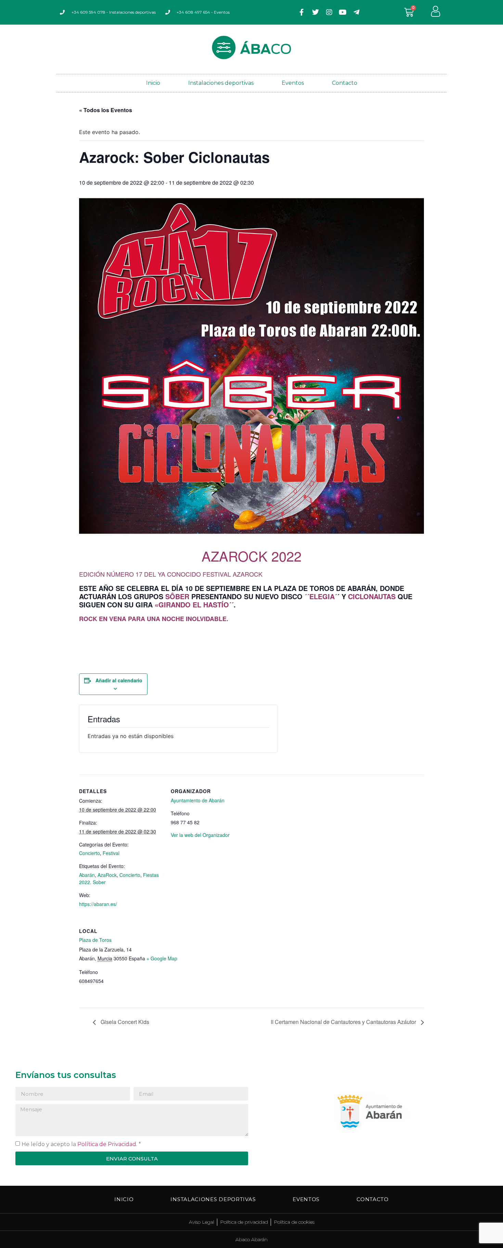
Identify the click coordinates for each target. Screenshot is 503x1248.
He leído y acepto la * (81, 1144)
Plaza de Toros (95, 939)
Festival (111, 853)
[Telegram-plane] (356, 12)
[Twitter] (315, 12)
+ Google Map (161, 958)
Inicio (153, 83)
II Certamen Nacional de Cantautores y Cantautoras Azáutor (344, 1022)
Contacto (344, 83)
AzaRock (107, 874)
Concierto (89, 853)
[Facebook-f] (302, 12)
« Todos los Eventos (105, 110)
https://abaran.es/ (98, 904)
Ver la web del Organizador (200, 834)
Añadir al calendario (118, 680)
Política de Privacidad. (107, 1144)
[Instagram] (329, 12)
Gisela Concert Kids (124, 1022)
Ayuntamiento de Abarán (197, 800)
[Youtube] (343, 12)
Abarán (87, 874)
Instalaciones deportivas (221, 83)
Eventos (293, 83)
